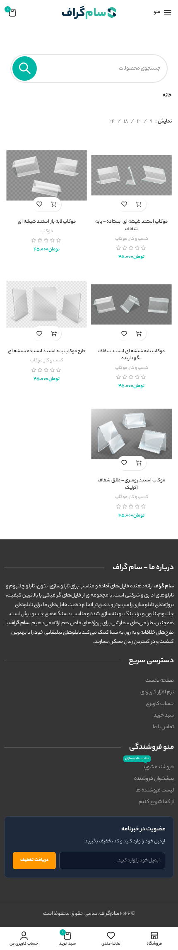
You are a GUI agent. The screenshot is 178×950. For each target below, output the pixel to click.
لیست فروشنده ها (154, 790)
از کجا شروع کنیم (156, 802)
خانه (167, 95)
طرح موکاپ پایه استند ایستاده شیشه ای (46, 352)
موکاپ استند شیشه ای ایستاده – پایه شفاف (131, 225)
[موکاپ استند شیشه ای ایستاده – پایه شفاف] (131, 175)
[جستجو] (24, 68)
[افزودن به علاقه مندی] (124, 204)
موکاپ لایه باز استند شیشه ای (47, 222)
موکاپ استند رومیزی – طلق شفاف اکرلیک (131, 484)
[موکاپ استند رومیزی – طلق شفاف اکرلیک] (131, 434)
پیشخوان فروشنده (154, 778)
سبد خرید (164, 715)
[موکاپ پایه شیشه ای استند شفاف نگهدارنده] (131, 304)
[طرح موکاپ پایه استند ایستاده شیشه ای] (46, 304)
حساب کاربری (160, 704)
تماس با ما (163, 727)
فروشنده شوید (149, 767)
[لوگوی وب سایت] (89, 12)
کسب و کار (138, 239)
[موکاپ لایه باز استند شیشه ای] (46, 175)
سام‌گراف (109, 913)
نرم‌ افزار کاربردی (157, 692)
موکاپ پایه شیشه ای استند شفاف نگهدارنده (131, 355)
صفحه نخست (159, 680)
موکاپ (121, 239)
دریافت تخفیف (34, 860)
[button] (139, 204)
